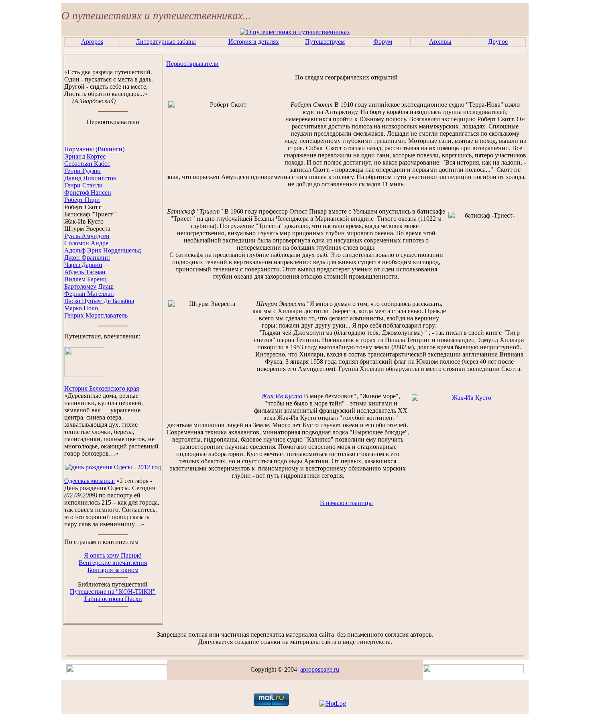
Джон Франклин (87, 257)
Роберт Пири (82, 199)
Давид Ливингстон (90, 178)
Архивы (440, 41)
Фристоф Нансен (87, 192)
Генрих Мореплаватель (96, 315)
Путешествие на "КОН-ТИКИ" (113, 591)
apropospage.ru (319, 669)
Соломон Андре (86, 243)
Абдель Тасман (85, 272)
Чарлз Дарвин (83, 264)
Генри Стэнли (83, 185)
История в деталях (253, 41)
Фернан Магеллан (89, 293)
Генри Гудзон (82, 170)
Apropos (92, 41)
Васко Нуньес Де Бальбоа (99, 300)
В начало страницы (346, 502)
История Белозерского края (101, 388)
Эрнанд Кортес (85, 156)
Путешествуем (325, 41)
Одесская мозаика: (89, 480)
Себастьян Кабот (87, 163)
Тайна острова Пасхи (112, 598)
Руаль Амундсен (87, 235)
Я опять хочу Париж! (113, 555)
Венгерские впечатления (113, 562)
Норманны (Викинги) (94, 149)
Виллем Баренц (85, 279)
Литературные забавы (166, 41)
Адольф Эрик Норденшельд (102, 250)
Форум (382, 41)
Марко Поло (81, 308)
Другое (498, 41)
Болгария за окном (112, 569)
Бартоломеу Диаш (89, 286)
